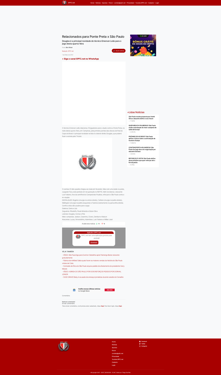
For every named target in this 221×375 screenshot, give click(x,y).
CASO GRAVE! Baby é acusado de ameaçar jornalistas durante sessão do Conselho (93, 277)
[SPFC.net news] (94, 290)
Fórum (111, 3)
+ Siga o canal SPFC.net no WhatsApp (80, 59)
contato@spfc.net (119, 3)
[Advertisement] (110, 19)
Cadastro (151, 3)
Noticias (98, 3)
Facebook (144, 341)
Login (157, 3)
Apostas (104, 3)
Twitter (143, 343)
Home (92, 3)
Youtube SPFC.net (141, 3)
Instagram (144, 346)
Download (94, 242)
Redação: (68, 51)
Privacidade (130, 3)
